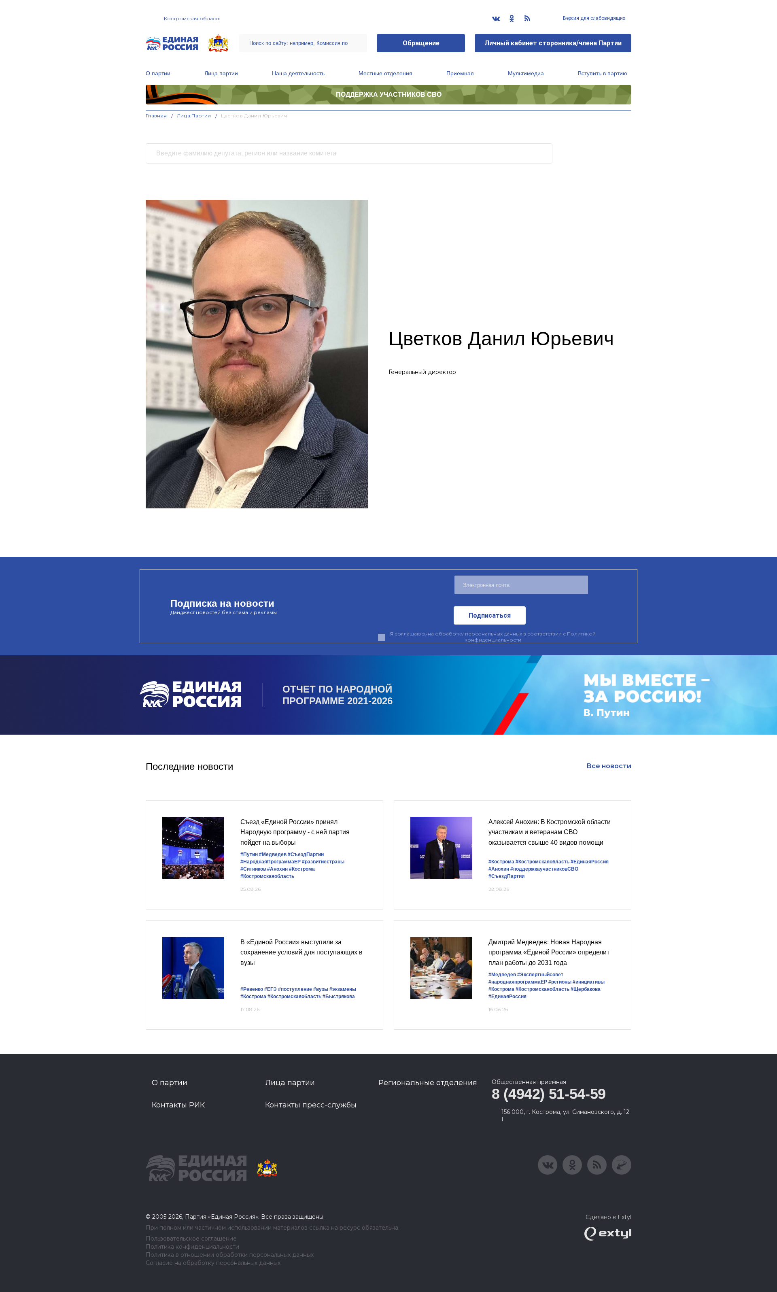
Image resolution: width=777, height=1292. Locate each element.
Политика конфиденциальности (192, 1246)
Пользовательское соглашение (191, 1238)
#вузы (320, 989)
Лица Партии (194, 116)
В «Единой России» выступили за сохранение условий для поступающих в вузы (301, 952)
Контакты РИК (178, 1105)
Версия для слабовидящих (593, 18)
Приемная (460, 73)
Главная (156, 116)
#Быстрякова (339, 996)
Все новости (608, 766)
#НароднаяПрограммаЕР (270, 862)
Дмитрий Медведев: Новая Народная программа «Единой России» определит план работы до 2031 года (548, 952)
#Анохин (277, 869)
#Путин (249, 854)
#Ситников (253, 869)
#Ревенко (251, 989)
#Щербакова (586, 989)
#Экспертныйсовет (540, 975)
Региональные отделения (427, 1082)
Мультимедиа (526, 73)
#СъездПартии (306, 854)
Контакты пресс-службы (311, 1105)
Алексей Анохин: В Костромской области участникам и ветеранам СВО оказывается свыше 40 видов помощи (549, 832)
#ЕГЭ (270, 989)
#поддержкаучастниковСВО (544, 869)
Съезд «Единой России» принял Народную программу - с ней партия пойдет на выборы (295, 832)
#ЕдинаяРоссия (590, 862)
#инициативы (589, 982)
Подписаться (490, 615)
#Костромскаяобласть (267, 876)
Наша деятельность (298, 73)
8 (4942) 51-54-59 (549, 1094)
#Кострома (302, 869)
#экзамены (342, 989)
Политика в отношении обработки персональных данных (230, 1255)
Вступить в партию (602, 73)
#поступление (295, 989)
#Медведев (273, 854)
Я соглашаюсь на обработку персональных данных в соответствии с (493, 637)
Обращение (421, 43)
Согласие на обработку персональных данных (213, 1263)
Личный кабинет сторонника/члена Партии (553, 43)
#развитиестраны (323, 862)
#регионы (559, 982)
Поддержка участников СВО (389, 94)
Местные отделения (385, 73)
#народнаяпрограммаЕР (517, 982)
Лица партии (221, 73)
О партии (158, 73)
